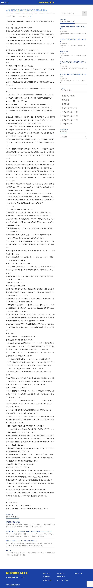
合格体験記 (46, 577)
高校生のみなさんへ (70, 120)
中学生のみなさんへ (70, 112)
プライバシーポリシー (63, 580)
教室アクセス (78, 573)
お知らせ (66, 104)
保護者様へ (67, 124)
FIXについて (46, 573)
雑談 (30, 16)
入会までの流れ (47, 580)
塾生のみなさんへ (69, 108)
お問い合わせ (61, 577)
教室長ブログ (68, 96)
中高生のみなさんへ (70, 116)
